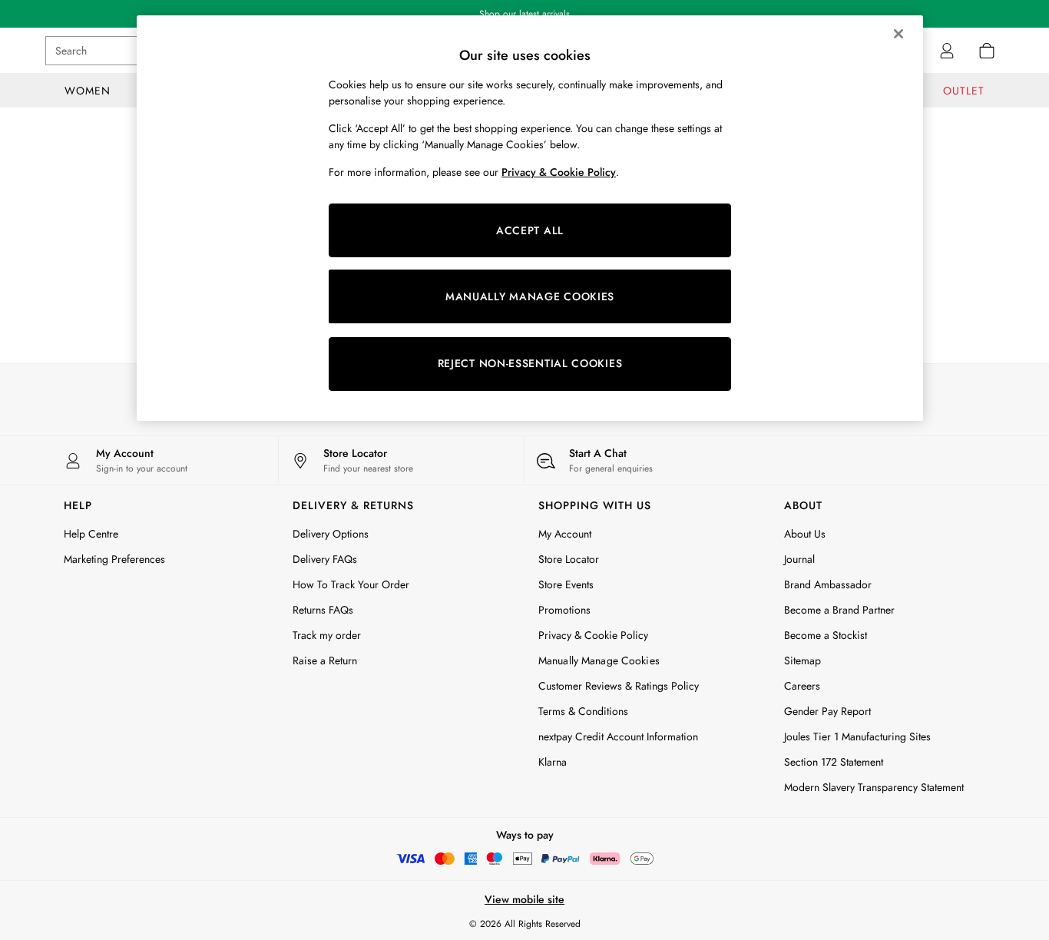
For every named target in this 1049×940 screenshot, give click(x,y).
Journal (799, 559)
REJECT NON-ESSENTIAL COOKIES (530, 363)
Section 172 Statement (833, 762)
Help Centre (91, 533)
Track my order (327, 635)
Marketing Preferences (114, 559)
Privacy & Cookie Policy (593, 635)
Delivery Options (331, 533)
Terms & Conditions (583, 711)
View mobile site (524, 899)
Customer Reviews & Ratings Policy (618, 685)
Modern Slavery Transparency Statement (874, 787)
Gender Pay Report (827, 711)
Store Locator (568, 559)
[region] (530, 218)
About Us (805, 533)
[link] (947, 51)
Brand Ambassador (828, 584)
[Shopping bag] (987, 51)
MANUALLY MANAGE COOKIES (529, 296)
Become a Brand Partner (839, 609)
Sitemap (802, 660)
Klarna (552, 762)
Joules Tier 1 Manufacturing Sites (857, 736)
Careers (802, 685)
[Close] (898, 34)
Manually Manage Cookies (599, 660)
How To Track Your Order (351, 584)
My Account (564, 533)
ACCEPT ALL (530, 230)
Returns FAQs (323, 609)
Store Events (566, 584)
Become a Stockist (825, 635)
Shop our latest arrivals (524, 14)
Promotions (564, 609)
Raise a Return (325, 660)
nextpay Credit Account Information (618, 736)
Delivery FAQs (325, 559)
